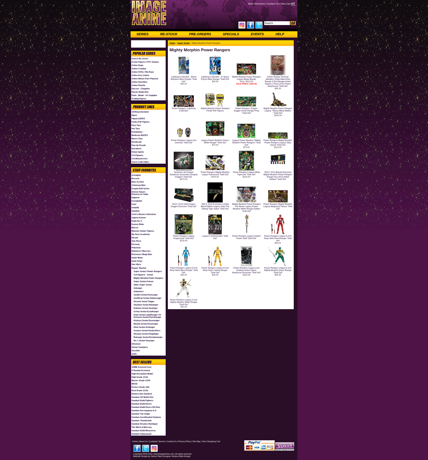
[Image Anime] (149, 26)
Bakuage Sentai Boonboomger (148, 337)
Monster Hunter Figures (143, 231)
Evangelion (137, 201)
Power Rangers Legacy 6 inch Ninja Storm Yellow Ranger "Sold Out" (215, 270)
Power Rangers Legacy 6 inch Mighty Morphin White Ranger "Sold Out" (183, 302)
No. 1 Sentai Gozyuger (144, 340)
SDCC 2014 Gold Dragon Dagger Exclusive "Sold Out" (184, 205)
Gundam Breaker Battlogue (145, 424)
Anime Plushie (138, 85)
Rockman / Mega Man (142, 254)
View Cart (286, 3)
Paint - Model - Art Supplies (144, 95)
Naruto (135, 238)
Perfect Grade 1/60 (140, 387)
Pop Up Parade (139, 145)
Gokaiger (138, 288)
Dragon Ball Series (140, 188)
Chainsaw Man (138, 185)
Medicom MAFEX (140, 135)
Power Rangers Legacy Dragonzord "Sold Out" (183, 237)
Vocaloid (136, 350)
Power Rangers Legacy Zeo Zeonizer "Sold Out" (183, 141)
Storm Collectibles (140, 162)
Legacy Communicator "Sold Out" (215, 237)
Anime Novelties (139, 82)
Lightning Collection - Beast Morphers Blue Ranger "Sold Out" (184, 79)
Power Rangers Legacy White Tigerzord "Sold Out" (246, 173)
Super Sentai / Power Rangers (148, 271)
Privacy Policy (184, 441)
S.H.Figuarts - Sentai (143, 275)
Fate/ (134, 204)
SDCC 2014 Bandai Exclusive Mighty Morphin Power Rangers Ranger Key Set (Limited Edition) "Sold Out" (277, 175)
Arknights (136, 175)
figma (134, 115)
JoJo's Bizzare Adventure (144, 214)
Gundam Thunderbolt (141, 420)
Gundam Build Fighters (142, 400)
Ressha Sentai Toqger (144, 301)
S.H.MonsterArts (139, 159)
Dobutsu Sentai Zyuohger (146, 308)
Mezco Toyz (137, 138)
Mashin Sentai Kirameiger (146, 324)
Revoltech (136, 148)
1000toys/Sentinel (140, 112)
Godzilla (135, 207)
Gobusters (139, 291)
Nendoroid (136, 142)
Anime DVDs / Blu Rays (143, 72)
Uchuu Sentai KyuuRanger (146, 311)
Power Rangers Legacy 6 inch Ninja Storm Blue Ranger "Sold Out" (184, 270)
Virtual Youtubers (140, 347)
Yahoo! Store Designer (161, 456)
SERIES (142, 34)
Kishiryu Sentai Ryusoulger (147, 320)
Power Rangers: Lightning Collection (184, 109)
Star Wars (136, 264)
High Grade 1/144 (140, 377)
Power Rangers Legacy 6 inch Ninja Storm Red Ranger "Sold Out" (278, 238)
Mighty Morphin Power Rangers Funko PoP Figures (215, 109)
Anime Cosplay (139, 68)
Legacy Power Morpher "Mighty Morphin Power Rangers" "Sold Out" (246, 142)
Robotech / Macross (141, 251)
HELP (280, 34)
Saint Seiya (137, 261)
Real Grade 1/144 (140, 390)
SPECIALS (231, 34)
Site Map (196, 441)
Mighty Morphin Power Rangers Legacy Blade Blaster (246, 78)
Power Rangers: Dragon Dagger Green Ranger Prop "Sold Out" (246, 110)
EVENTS (257, 34)
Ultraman (136, 344)
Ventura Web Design (181, 456)
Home (172, 43)
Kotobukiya (137, 132)
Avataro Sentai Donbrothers (147, 330)
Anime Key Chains (140, 75)
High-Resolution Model (142, 374)
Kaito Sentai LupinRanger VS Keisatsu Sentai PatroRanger (147, 316)
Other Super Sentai (143, 285)
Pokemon (136, 248)
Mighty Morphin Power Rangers (148, 278)
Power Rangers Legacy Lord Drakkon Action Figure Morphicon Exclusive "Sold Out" (246, 270)
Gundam (136, 211)
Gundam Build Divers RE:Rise (146, 407)
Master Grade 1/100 (141, 380)
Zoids (134, 354)
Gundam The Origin (141, 414)
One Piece (136, 241)
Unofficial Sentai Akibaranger (148, 298)
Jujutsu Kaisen (139, 217)
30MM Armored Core (141, 367)
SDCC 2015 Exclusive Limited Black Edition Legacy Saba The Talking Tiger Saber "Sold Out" (215, 206)
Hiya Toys (136, 125)
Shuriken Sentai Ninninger (146, 305)
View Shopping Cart (211, 441)
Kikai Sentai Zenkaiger (144, 327)
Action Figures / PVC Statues (145, 62)
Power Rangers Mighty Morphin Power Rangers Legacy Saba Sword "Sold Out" (277, 142)
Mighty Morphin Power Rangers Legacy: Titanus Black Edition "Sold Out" (277, 110)
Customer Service (157, 441)
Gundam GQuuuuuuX (141, 434)
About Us (143, 441)
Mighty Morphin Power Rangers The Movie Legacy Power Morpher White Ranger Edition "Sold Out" (246, 207)
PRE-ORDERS (200, 34)
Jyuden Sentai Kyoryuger (146, 295)
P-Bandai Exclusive (141, 370)
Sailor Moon (137, 258)
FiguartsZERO (138, 118)
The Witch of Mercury (142, 427)
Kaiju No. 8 (137, 221)
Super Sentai (139, 268)
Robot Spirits (138, 152)
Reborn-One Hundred (142, 394)
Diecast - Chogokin (141, 89)
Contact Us (273, 3)
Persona (136, 244)
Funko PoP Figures (140, 122)
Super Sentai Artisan (143, 281)
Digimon (135, 197)
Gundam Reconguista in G (144, 410)
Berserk (135, 178)
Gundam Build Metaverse (144, 430)
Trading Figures (139, 99)
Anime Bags (137, 65)
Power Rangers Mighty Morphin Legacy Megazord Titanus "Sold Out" (277, 206)
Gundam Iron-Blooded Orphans (146, 417)
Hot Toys (136, 128)
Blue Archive (138, 182)
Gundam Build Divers (142, 404)
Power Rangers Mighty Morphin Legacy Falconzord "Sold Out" (215, 173)
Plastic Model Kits (140, 92)
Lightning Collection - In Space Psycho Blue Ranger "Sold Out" (215, 78)
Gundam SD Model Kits (142, 397)
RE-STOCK (168, 34)
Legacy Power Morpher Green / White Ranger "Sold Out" (215, 141)
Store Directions (256, 3)
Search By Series (140, 58)
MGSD (135, 384)
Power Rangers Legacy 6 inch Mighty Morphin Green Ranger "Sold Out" (278, 270)
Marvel (135, 227)
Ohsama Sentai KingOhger (146, 334)
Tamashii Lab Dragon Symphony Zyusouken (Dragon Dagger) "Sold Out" (184, 174)
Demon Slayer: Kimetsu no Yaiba (140, 193)
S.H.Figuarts (137, 155)
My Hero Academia (141, 234)
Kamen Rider (138, 224)
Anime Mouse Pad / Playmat (145, 79)
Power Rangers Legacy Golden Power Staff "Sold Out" (246, 237)
